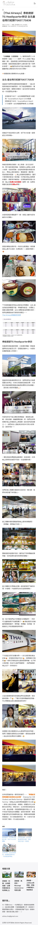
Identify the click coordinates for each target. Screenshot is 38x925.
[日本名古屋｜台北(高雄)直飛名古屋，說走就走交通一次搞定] (25, 832)
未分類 (25, 24)
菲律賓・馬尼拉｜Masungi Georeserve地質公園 (18, 885)
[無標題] (3, 10)
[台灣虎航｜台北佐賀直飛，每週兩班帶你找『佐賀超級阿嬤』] (9, 848)
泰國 (13, 24)
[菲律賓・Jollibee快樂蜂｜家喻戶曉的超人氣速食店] (31, 874)
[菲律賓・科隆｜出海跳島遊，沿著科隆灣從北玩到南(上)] (6, 875)
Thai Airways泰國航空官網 (11, 315)
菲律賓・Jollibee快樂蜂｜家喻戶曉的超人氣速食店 (30, 885)
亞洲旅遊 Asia (19, 24)
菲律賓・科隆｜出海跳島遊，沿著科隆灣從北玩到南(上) (6, 885)
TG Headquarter (22, 26)
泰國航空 (4, 26)
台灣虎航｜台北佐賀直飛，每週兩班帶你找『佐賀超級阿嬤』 (9, 854)
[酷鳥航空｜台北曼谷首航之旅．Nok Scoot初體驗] (9, 832)
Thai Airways (12, 26)
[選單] (35, 3)
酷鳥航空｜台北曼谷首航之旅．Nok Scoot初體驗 (9, 839)
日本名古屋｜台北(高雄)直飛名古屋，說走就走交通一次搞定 (24, 839)
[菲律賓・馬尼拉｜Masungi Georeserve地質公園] (19, 875)
